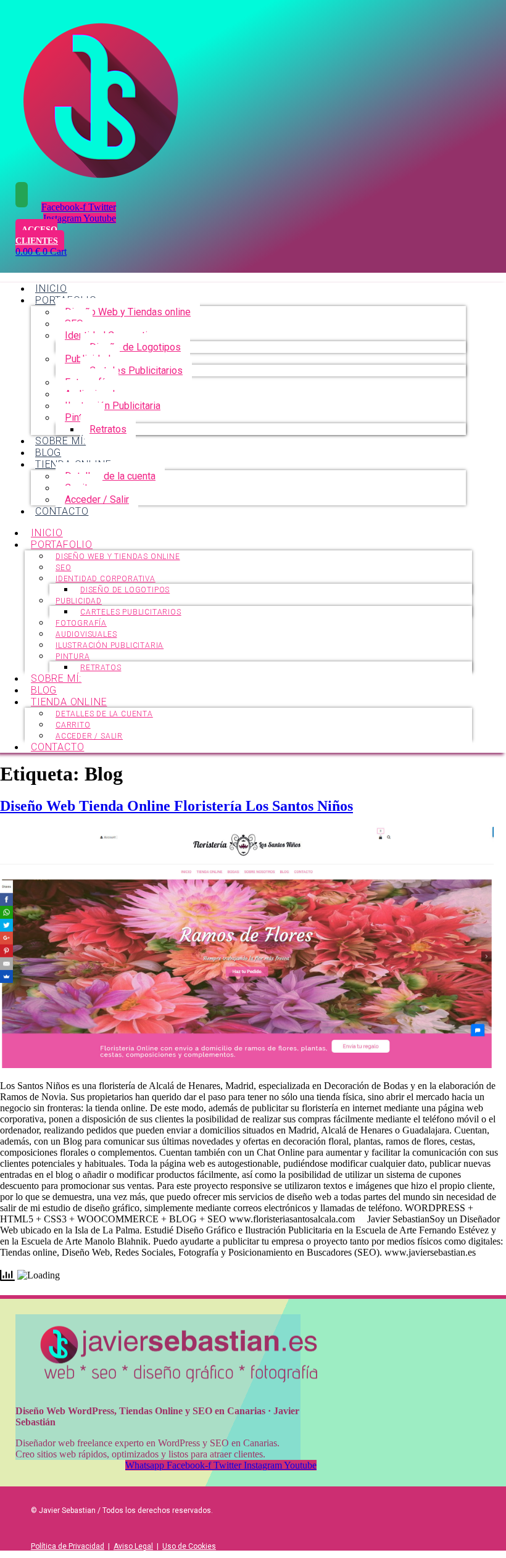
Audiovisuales (86, 634)
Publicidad (79, 601)
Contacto (61, 511)
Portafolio (62, 544)
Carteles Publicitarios (136, 370)
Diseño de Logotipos (135, 347)
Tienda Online (69, 702)
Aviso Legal (133, 1546)
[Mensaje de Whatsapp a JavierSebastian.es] (21, 194)
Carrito (73, 725)
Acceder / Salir (97, 499)
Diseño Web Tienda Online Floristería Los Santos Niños (176, 806)
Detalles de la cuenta (110, 476)
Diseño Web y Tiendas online (128, 312)
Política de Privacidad (67, 1546)
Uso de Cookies (189, 1546)
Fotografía (81, 623)
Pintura (73, 656)
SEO (63, 567)
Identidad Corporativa (106, 578)
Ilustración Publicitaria (112, 406)
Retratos (107, 429)
